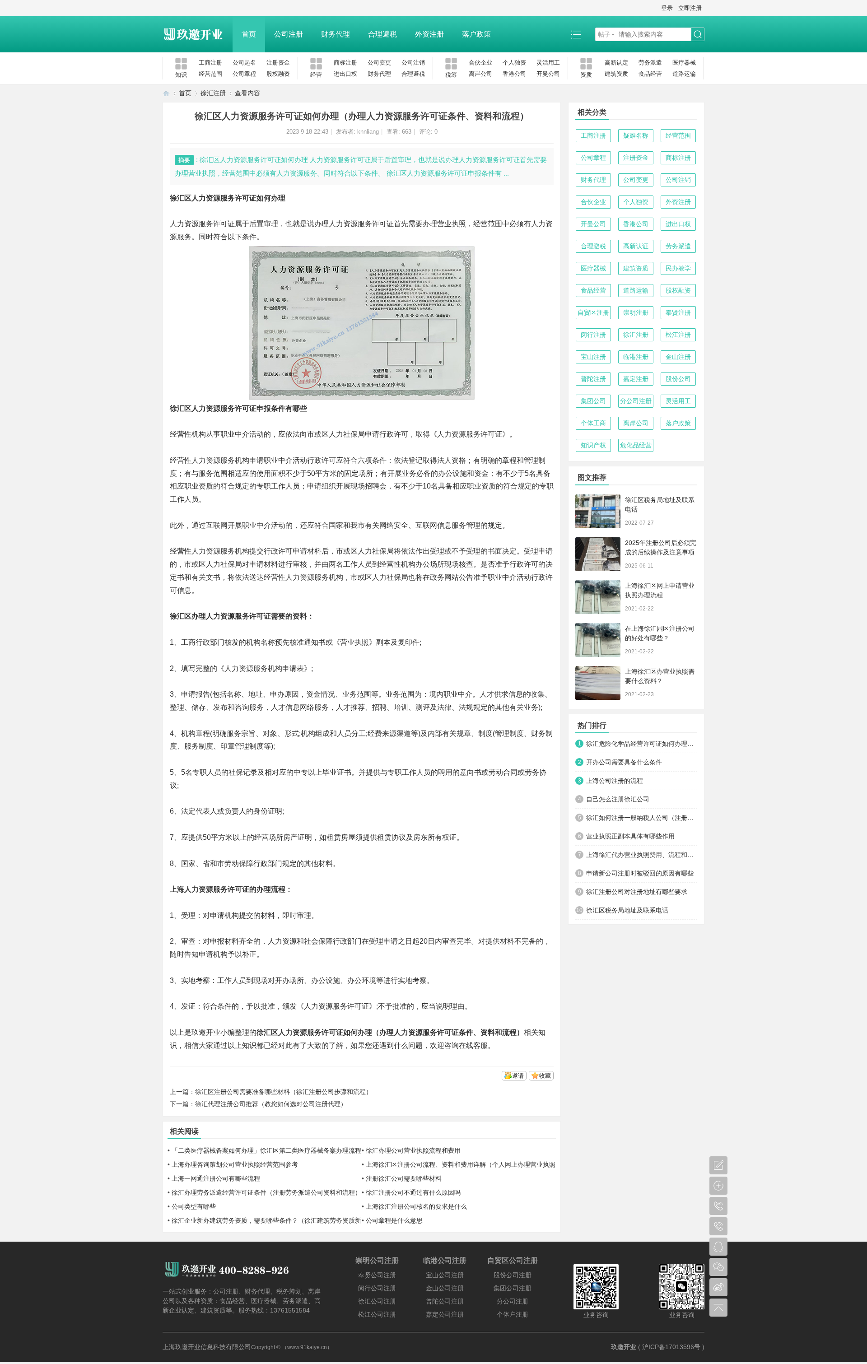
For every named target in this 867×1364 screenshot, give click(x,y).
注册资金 (278, 62)
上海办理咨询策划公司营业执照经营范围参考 (235, 1164)
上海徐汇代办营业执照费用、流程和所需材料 (641, 854)
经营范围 (210, 73)
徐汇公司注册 (377, 1301)
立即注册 (690, 8)
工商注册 (210, 62)
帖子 (604, 34)
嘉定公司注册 (445, 1314)
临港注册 (635, 356)
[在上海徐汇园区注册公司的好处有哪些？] (597, 640)
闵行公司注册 (377, 1288)
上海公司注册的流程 (614, 780)
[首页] (166, 93)
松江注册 (678, 334)
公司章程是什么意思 (394, 1220)
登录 (667, 8)
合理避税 (382, 34)
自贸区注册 (593, 312)
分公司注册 (636, 401)
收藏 (545, 1075)
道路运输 (684, 73)
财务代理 (335, 34)
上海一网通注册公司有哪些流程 (216, 1178)
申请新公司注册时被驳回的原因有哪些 (640, 873)
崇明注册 (635, 312)
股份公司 (678, 378)
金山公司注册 (445, 1288)
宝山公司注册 (445, 1275)
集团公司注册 (512, 1288)
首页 (249, 34)
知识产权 (593, 445)
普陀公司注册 (445, 1301)
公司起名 (244, 62)
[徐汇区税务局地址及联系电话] (597, 511)
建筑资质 (616, 73)
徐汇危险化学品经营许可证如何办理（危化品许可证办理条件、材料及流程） (641, 743)
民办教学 (678, 268)
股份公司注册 (512, 1275)
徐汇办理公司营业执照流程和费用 (413, 1150)
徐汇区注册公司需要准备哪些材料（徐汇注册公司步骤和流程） (283, 1091)
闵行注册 (593, 334)
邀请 (518, 1075)
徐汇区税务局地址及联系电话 (627, 910)
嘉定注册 (635, 378)
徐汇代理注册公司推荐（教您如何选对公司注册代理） (271, 1104)
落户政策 (476, 34)
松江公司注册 (377, 1314)
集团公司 (593, 401)
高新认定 (616, 62)
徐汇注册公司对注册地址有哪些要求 (636, 891)
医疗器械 (684, 62)
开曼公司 (548, 73)
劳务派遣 (650, 62)
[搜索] (697, 34)
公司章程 (244, 73)
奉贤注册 (678, 312)
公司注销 (413, 62)
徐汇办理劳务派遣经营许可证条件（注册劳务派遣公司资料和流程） (266, 1192)
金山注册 (678, 356)
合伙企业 (480, 62)
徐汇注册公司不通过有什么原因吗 (413, 1192)
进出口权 (345, 73)
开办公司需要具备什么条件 (624, 762)
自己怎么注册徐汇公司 (617, 799)
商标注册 (345, 62)
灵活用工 (548, 62)
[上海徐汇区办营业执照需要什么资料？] (597, 683)
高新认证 (635, 246)
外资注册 (429, 34)
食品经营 (650, 73)
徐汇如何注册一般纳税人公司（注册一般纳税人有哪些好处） (641, 817)
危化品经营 (636, 445)
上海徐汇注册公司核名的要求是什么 (416, 1206)
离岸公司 (480, 73)
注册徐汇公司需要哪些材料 (404, 1178)
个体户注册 (512, 1314)
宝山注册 (593, 356)
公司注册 (288, 34)
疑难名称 (635, 135)
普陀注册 (593, 378)
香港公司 (514, 73)
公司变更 (379, 62)
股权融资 (278, 73)
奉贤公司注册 (377, 1275)
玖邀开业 (623, 1346)
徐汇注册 (213, 93)
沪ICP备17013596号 (671, 1346)
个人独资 (514, 62)
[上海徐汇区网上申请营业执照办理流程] (597, 597)
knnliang (368, 131)
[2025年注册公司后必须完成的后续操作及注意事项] (597, 554)
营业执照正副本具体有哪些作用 (630, 836)
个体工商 (593, 423)
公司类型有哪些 (194, 1206)
